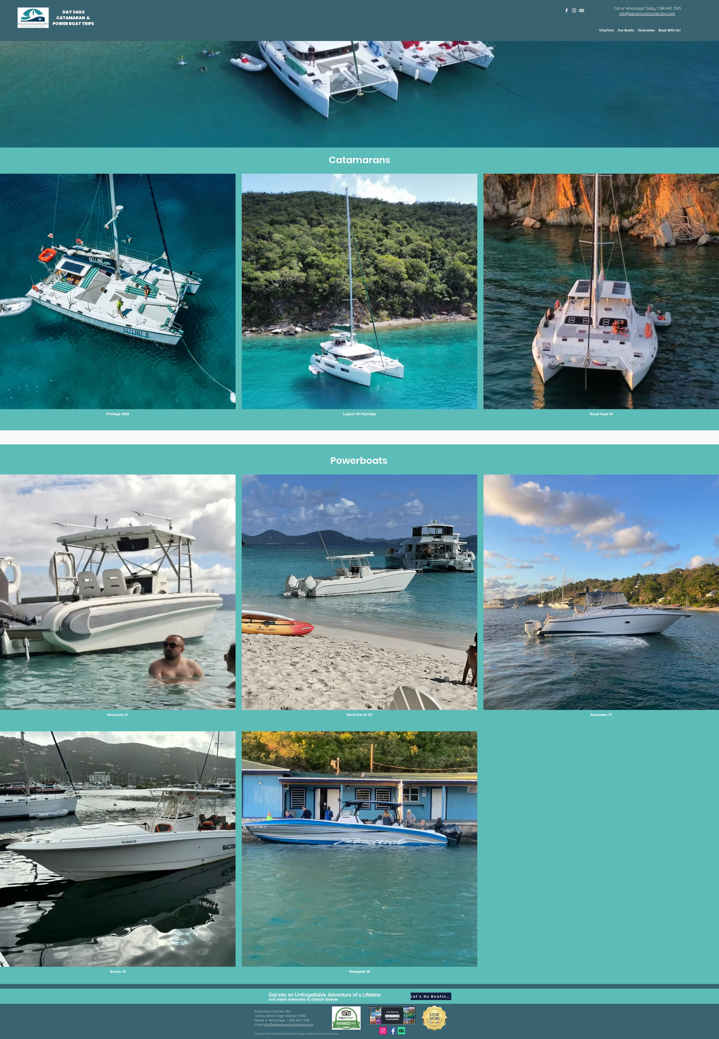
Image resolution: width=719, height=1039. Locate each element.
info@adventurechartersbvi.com (647, 13)
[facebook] (566, 10)
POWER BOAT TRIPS (73, 24)
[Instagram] (383, 1030)
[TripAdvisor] (581, 10)
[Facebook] (392, 1030)
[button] (606, 30)
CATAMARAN (71, 18)
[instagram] (574, 10)
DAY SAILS (74, 12)
